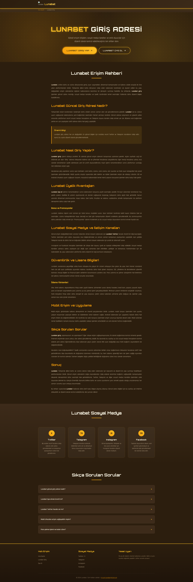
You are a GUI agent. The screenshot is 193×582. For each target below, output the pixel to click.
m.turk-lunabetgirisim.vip (109, 578)
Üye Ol (40, 563)
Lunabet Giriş (42, 560)
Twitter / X (81, 556)
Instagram (81, 563)
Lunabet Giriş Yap (78, 50)
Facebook (81, 567)
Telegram (81, 560)
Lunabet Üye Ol (113, 50)
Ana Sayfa (41, 556)
